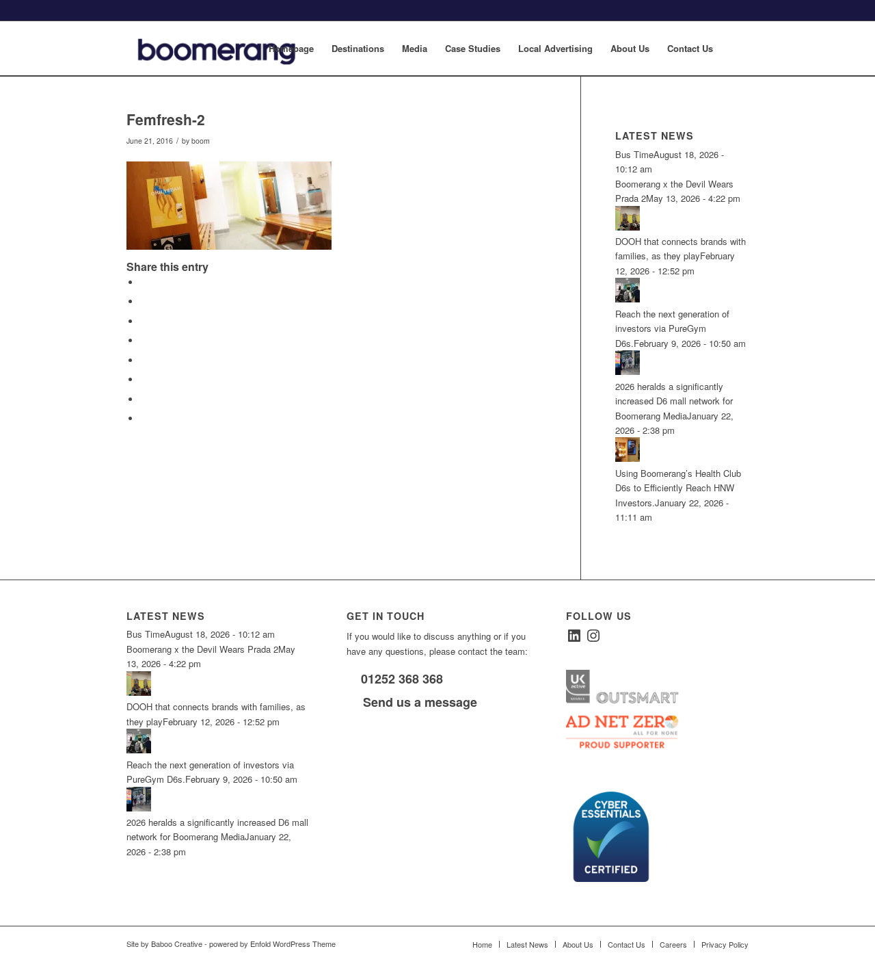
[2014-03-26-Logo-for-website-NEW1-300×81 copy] (227, 48)
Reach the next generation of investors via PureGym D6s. (672, 328)
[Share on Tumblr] (143, 360)
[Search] (735, 48)
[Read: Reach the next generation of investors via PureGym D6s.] (627, 298)
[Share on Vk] (143, 379)
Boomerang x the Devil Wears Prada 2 (202, 648)
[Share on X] (143, 301)
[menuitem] (291, 48)
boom (200, 140)
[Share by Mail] (143, 418)
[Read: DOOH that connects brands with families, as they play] (627, 226)
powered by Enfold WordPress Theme (272, 943)
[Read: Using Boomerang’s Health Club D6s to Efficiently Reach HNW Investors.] (627, 458)
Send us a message (418, 702)
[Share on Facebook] (143, 282)
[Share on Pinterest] (143, 321)
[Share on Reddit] (143, 399)
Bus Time (634, 154)
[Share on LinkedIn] (143, 340)
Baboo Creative (176, 943)
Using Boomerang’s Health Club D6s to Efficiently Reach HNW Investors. (678, 488)
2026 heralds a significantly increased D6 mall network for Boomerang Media (674, 401)
